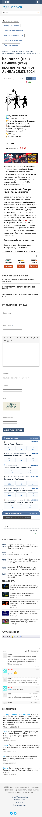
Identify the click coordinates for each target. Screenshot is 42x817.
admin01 (10, 669)
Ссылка (15, 636)
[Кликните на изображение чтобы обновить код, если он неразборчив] (11, 410)
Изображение (17, 636)
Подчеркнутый (8, 636)
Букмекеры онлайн (19, 805)
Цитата (21, 636)
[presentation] (4, 337)
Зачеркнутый (10, 636)
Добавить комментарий (13, 430)
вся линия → (34, 438)
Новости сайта (19, 800)
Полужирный (3, 636)
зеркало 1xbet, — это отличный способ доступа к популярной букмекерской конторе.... (20, 759)
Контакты (19, 802)
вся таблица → (33, 513)
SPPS (6, 527)
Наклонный (5, 636)
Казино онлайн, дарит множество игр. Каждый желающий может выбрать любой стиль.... (21, 770)
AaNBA (21, 79)
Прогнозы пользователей (13, 31)
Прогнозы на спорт (11, 45)
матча (24, 220)
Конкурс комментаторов (13, 35)
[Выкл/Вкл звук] (26, 651)
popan (10, 654)
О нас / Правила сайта (20, 797)
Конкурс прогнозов (11, 26)
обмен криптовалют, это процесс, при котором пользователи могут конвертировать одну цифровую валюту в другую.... (21, 735)
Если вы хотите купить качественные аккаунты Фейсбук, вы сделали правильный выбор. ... (21, 747)
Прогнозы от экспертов (13, 40)
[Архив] (28, 651)
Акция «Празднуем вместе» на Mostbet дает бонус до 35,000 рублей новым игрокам (24, 603)
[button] (4, 337)
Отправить (34, 651)
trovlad (10, 679)
